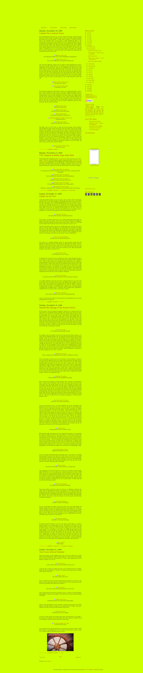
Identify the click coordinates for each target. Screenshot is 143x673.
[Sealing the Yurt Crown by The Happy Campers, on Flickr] (60, 214)
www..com (94, 150)
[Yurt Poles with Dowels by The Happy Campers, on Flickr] (60, 292)
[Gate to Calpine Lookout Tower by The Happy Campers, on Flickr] (60, 86)
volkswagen (64, 190)
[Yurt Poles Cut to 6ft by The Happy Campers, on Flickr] (60, 253)
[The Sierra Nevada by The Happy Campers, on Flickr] (60, 329)
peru (92, 115)
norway (101, 108)
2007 (88, 86)
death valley (98, 111)
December (90, 47)
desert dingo (98, 113)
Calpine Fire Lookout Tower (51, 33)
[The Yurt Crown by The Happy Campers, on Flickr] (60, 575)
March (90, 78)
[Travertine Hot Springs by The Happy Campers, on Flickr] (60, 501)
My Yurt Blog (63, 27)
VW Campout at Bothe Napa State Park (56, 155)
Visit (90, 188)
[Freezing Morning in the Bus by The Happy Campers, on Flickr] (60, 449)
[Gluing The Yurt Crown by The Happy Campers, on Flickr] (60, 599)
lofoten (88, 115)
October (90, 64)
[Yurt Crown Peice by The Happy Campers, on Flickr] (60, 563)
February (90, 80)
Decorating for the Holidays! (96, 126)
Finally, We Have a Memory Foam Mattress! (96, 123)
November (91, 49)
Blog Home (44, 27)
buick (93, 114)
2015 (88, 33)
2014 (88, 35)
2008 (88, 84)
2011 (88, 41)
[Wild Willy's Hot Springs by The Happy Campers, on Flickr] (60, 484)
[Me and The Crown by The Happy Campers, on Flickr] (60, 611)
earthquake (87, 114)
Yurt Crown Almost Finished (51, 552)
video (91, 113)
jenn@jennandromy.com (91, 96)
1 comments (55, 301)
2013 (88, 37)
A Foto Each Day (94, 148)
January (90, 82)
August (90, 68)
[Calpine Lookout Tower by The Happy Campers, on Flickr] (60, 55)
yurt (62, 301)
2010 (88, 43)
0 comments (55, 190)
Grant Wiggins (89, 669)
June (89, 72)
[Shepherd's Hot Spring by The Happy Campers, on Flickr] (60, 353)
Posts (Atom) (48, 661)
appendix (99, 110)
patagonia (90, 110)
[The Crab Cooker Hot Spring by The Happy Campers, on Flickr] (60, 400)
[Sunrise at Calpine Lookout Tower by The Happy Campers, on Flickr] (60, 145)
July (89, 70)
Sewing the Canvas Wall (95, 127)
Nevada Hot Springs (94, 129)
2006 (88, 89)
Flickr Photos (53, 27)
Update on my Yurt (47, 196)
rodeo (98, 114)
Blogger (101, 669)
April (89, 76)
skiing (86, 113)
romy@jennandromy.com (91, 97)
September (91, 66)
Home (60, 656)
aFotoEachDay (73, 27)
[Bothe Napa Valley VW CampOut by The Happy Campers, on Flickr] (60, 169)
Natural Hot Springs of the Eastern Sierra (57, 307)
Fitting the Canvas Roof (94, 121)
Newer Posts (42, 657)
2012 (88, 39)
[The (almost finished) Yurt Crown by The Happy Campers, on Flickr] (60, 623)
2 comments (55, 149)
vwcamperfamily (62, 158)
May (89, 74)
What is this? (94, 163)
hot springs (64, 546)
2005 (88, 91)
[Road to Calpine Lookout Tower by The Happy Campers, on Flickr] (60, 82)
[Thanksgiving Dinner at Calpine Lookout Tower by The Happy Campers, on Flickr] (60, 117)
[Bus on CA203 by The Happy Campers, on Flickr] (60, 542)
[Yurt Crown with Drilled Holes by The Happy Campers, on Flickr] (60, 237)
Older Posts (78, 657)
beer (102, 114)
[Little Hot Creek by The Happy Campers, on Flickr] (60, 428)
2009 (88, 45)
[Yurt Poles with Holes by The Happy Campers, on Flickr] (60, 275)
